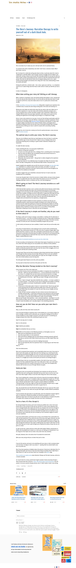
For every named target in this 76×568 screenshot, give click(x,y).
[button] (63, 542)
